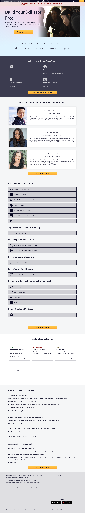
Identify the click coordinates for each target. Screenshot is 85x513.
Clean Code (58, 477)
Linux (44, 485)
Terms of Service (67, 509)
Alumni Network (13, 509)
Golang (57, 487)
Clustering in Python (47, 493)
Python (71, 487)
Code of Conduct (52, 509)
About (7, 509)
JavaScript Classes (73, 489)
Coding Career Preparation (48, 495)
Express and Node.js (60, 491)
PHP (57, 483)
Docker (44, 487)
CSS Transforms (59, 481)
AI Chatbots (58, 479)
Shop (26, 509)
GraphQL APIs (45, 481)
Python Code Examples (74, 491)
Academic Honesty (43, 509)
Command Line (73, 479)
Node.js (44, 489)
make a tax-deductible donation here (18, 493)
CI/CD (71, 485)
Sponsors (36, 509)
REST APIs (45, 477)
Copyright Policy (76, 509)
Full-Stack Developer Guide (61, 495)
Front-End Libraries (46, 491)
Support (30, 509)
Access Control (73, 481)
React (57, 485)
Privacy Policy (60, 509)
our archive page (37, 322)
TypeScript (72, 477)
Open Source (21, 509)
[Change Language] (73, 1)
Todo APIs (58, 489)
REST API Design (46, 483)
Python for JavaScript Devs (75, 495)
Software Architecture (60, 493)
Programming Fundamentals (75, 493)
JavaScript (45, 479)
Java (71, 483)
